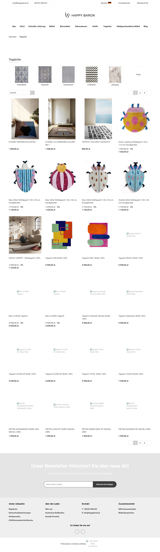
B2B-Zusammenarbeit (127, 509)
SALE (22, 26)
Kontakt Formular (52, 517)
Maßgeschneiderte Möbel (128, 26)
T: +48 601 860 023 (89, 509)
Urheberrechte (14, 517)
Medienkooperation (126, 513)
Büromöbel (65, 26)
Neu (14, 26)
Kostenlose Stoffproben (54, 513)
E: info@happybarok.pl (91, 513)
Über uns (48, 509)
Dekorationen (81, 26)
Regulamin (13, 509)
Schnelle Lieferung (36, 26)
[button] (17, 504)
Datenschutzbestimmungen (20, 513)
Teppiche (107, 26)
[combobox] (22, 93)
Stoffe (95, 26)
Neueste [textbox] (13, 93)
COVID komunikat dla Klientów (21, 520)
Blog (146, 26)
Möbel (52, 26)
